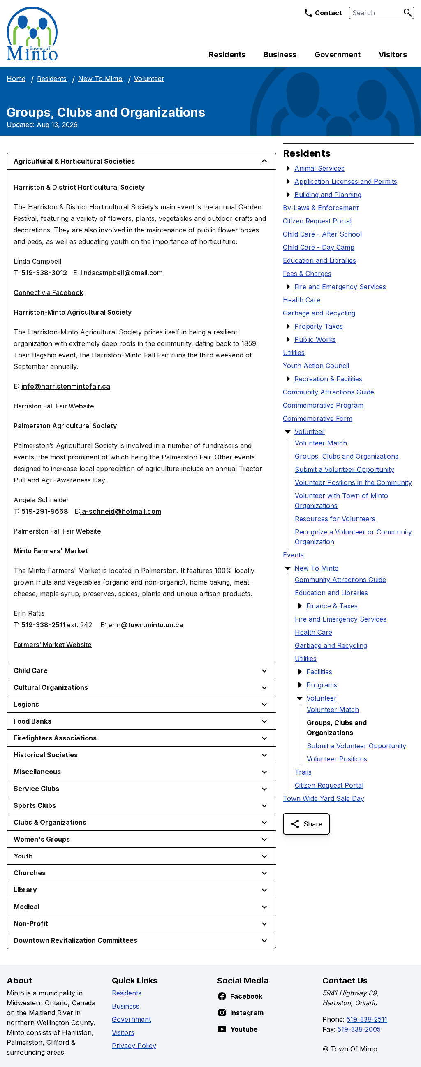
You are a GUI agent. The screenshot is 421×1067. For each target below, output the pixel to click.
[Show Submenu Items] (288, 168)
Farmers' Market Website (53, 644)
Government (338, 54)
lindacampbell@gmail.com (121, 273)
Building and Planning (327, 194)
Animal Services (319, 168)
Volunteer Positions (337, 759)
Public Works (315, 339)
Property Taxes (318, 326)
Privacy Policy (134, 1045)
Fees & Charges (307, 273)
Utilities (294, 352)
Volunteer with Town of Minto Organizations (341, 501)
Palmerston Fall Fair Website (57, 531)
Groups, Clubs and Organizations (346, 456)
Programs (321, 685)
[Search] (408, 13)
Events (293, 555)
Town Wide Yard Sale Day (323, 798)
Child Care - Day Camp (318, 247)
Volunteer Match (321, 443)
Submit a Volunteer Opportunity (344, 469)
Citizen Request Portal (317, 221)
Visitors (393, 54)
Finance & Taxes (332, 606)
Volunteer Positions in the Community (353, 482)
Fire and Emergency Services (340, 287)
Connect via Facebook (48, 292)
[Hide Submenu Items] (288, 431)
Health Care (301, 300)
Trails (303, 772)
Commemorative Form (317, 418)
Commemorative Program (323, 405)
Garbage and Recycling (319, 313)
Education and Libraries (319, 260)
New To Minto (100, 78)
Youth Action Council (316, 366)
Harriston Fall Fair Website (54, 406)
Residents (227, 54)
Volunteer (149, 78)
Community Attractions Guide (328, 392)
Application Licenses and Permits (345, 181)
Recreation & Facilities (328, 379)
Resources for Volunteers (335, 519)
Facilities (319, 672)
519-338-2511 (367, 1019)
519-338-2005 (359, 1029)
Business (280, 54)
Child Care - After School (322, 234)
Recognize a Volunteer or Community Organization (353, 537)
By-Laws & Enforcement (321, 208)
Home (16, 78)
